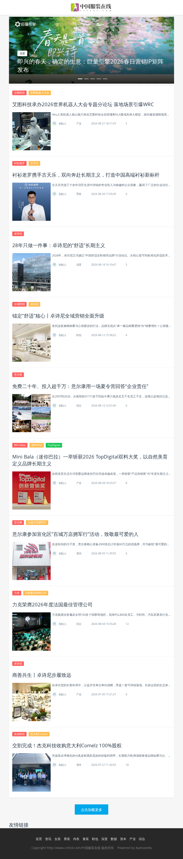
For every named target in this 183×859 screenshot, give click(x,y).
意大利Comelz (39, 734)
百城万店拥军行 (37, 522)
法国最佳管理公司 (35, 593)
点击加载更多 (91, 809)
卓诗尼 (18, 233)
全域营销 (19, 304)
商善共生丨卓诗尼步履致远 (41, 674)
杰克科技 (19, 734)
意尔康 (18, 374)
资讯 (79, 553)
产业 (79, 123)
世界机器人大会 (39, 93)
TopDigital (54, 445)
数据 (114, 839)
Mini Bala (20, 445)
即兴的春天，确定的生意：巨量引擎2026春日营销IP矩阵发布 (90, 65)
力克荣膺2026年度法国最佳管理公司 (52, 604)
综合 (79, 405)
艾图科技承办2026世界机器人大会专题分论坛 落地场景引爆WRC (83, 104)
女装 (57, 839)
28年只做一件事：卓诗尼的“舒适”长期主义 (58, 245)
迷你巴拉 (36, 445)
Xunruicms (144, 848)
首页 (39, 839)
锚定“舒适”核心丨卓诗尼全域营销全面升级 (58, 315)
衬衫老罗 (19, 163)
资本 (79, 765)
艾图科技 (19, 93)
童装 (86, 839)
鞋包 (79, 335)
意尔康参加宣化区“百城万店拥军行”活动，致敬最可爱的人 (75, 534)
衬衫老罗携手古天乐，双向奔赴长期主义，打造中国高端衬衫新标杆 (86, 174)
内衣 (76, 839)
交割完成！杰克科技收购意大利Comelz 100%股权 (67, 745)
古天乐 (34, 163)
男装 (79, 194)
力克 (16, 593)
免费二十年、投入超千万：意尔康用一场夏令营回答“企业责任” (80, 386)
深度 (79, 264)
